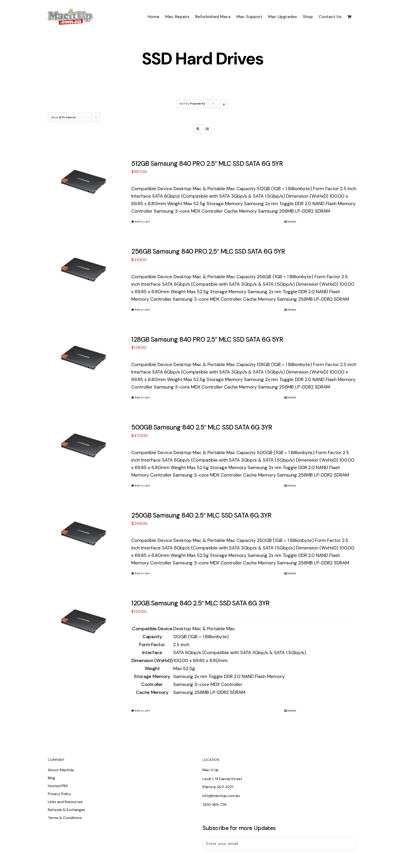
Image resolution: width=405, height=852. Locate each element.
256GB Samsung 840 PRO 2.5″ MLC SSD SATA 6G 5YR (208, 251)
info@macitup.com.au (221, 795)
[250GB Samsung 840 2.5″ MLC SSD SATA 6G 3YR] (83, 534)
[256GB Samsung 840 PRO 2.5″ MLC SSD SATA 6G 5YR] (83, 270)
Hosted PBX (58, 785)
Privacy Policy (59, 793)
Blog (51, 777)
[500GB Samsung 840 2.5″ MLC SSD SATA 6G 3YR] (83, 446)
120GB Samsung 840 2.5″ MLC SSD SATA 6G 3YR (200, 603)
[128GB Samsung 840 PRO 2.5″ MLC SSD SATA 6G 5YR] (83, 358)
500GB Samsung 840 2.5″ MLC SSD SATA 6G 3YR (201, 427)
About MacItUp (61, 769)
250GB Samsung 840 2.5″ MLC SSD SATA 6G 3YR (201, 515)
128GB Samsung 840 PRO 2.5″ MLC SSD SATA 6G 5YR (207, 339)
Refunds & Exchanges (66, 809)
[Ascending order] (224, 105)
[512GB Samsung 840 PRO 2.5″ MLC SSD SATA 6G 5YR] (83, 182)
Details (291, 221)
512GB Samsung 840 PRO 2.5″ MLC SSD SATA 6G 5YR (207, 163)
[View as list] (207, 128)
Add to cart (142, 221)
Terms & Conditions (65, 817)
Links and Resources (65, 801)
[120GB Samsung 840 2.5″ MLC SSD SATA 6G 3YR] (83, 622)
